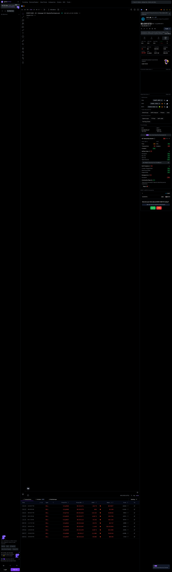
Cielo (168, 112)
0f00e (124, 571)
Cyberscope (145, 118)
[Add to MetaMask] (162, 104)
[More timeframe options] (170, 38)
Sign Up (15, 569)
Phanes (162, 112)
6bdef (124, 557)
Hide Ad (168, 69)
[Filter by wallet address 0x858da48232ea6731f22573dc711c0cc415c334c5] (127, 513)
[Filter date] (42, 502)
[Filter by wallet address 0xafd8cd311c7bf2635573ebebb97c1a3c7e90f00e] (127, 571)
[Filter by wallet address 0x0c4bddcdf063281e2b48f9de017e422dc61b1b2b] (127, 509)
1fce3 (124, 536)
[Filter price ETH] (68, 502)
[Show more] (169, 151)
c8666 (124, 523)
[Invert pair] (156, 17)
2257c (124, 516)
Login (5, 569)
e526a (124, 530)
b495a (124, 547)
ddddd (124, 506)
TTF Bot (153, 118)
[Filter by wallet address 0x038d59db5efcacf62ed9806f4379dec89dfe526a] (127, 530)
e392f (124, 550)
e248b (124, 533)
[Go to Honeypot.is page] (149, 175)
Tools (68, 2)
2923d (124, 526)
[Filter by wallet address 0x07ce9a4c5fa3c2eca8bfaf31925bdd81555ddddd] (127, 506)
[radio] (162, 196)
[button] (40, 502)
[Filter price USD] (83, 502)
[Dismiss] (18, 4)
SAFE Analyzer (154, 112)
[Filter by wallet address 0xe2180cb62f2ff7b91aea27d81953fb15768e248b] (127, 533)
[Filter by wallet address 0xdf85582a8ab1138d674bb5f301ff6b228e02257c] (127, 516)
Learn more (167, 33)
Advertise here (145, 94)
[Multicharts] (4, 565)
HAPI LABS (160, 118)
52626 (124, 567)
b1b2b (124, 509)
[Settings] (17, 565)
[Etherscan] (167, 100)
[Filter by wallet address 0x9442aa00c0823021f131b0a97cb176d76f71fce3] (127, 537)
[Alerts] (10, 565)
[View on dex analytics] (164, 100)
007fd (124, 519)
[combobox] (151, 2)
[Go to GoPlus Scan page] (149, 151)
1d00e (124, 553)
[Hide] (169, 138)
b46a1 (124, 564)
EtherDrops (145, 112)
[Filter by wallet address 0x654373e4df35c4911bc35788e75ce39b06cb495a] (127, 547)
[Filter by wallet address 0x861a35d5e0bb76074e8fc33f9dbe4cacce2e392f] (127, 550)
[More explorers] (169, 100)
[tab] (27, 499)
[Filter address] (127, 502)
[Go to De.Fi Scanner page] (149, 166)
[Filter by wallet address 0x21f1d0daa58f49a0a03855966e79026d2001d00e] (127, 554)
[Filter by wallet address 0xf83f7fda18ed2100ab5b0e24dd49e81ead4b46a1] (127, 564)
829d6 (124, 540)
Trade (166, 28)
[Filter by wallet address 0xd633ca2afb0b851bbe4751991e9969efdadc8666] (127, 523)
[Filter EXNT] (96, 502)
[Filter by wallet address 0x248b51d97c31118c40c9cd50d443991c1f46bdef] (127, 557)
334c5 (124, 512)
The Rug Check (146, 121)
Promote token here (146, 69)
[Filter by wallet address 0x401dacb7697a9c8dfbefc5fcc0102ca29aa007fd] (127, 520)
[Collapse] (18, 2)
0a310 (124, 543)
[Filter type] (53, 502)
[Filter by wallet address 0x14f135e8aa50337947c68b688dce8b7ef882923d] (127, 526)
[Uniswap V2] (146, 9)
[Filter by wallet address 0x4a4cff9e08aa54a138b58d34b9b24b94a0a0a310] (127, 543)
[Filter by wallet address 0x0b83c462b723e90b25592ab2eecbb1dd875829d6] (127, 540)
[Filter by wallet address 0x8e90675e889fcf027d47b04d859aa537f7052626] (127, 567)
